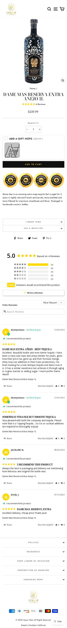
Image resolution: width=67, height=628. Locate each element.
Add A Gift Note (26, 139)
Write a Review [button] (35, 292)
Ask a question (33, 228)
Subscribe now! (33, 579)
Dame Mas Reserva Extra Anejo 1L (19, 379)
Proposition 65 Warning (33, 570)
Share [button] (9, 386)
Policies (33, 542)
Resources (33, 552)
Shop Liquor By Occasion (33, 561)
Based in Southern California (33, 625)
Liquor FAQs (33, 222)
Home (32, 88)
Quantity (33, 123)
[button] (57, 386)
